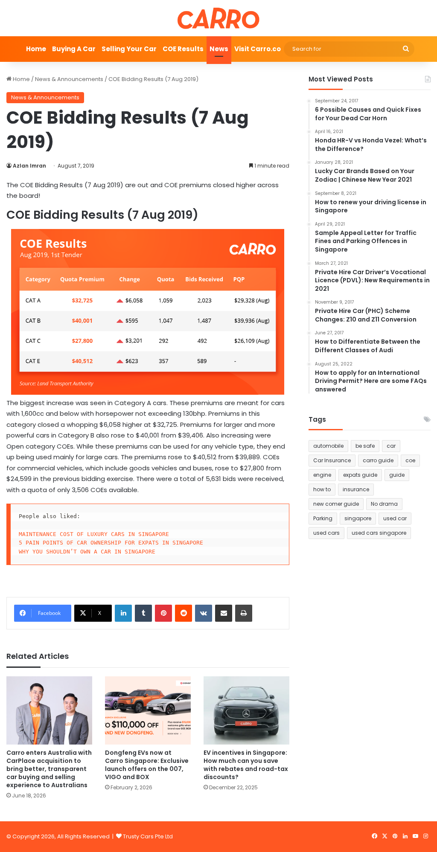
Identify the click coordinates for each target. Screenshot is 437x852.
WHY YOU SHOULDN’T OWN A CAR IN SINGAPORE (87, 551)
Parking (322, 518)
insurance (356, 489)
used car (395, 518)
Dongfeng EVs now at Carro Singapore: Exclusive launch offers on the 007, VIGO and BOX (147, 764)
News (219, 48)
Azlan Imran (29, 165)
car (391, 445)
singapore (357, 518)
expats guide (360, 474)
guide (397, 474)
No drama (384, 503)
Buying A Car (74, 48)
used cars (326, 532)
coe (410, 460)
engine (322, 474)
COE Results (183, 48)
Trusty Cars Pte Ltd (148, 836)
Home (36, 48)
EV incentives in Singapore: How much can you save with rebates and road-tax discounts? (246, 764)
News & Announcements (69, 79)
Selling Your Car (129, 48)
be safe (365, 445)
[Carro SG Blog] (218, 18)
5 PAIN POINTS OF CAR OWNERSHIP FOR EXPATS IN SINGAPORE (111, 542)
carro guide (378, 460)
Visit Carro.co (257, 48)
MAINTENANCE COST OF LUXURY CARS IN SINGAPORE (94, 534)
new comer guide (336, 503)
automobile (328, 445)
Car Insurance (332, 460)
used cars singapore (379, 532)
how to (322, 489)
